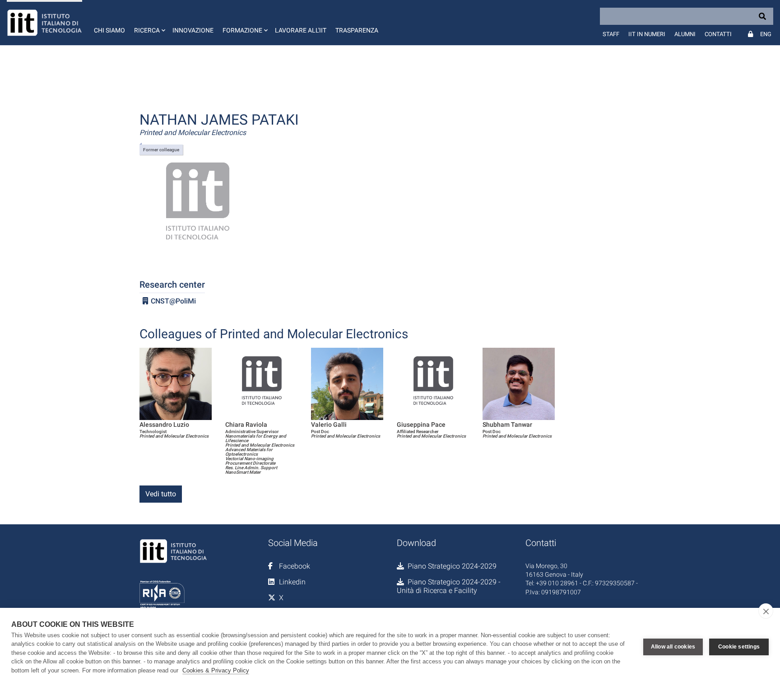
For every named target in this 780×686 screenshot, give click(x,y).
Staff (611, 34)
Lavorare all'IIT (300, 30)
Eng (765, 34)
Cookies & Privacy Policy (215, 670)
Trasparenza (356, 30)
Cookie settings (739, 647)
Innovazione (193, 30)
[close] (765, 611)
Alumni (685, 34)
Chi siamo (109, 30)
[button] (149, 22)
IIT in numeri (646, 34)
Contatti (718, 34)
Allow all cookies (673, 647)
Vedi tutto (160, 494)
